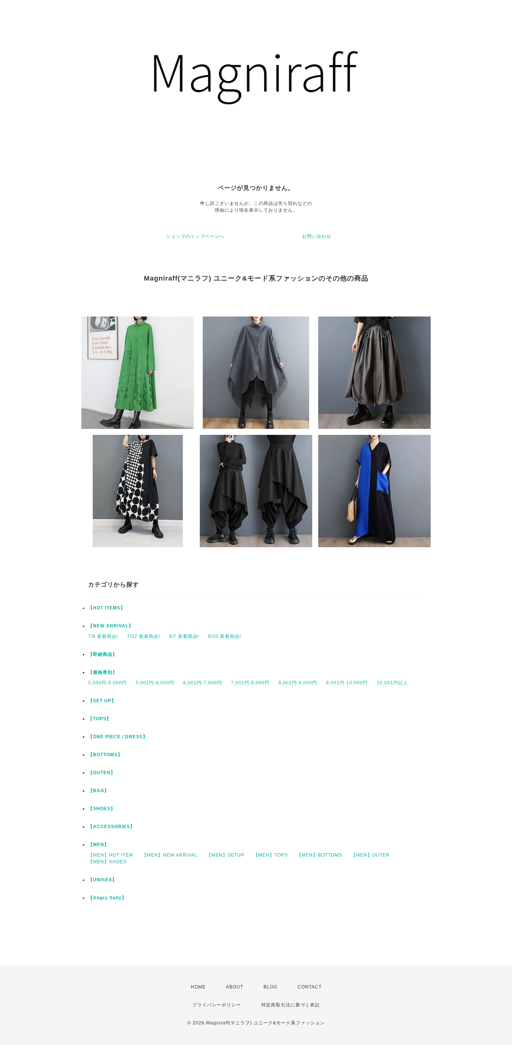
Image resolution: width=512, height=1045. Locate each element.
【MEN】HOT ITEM (110, 855)
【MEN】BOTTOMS (319, 855)
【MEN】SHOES (107, 861)
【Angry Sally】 (107, 897)
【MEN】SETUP (225, 855)
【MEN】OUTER (370, 855)
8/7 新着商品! (184, 636)
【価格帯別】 (102, 672)
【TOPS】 (99, 718)
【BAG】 (98, 790)
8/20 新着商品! (224, 636)
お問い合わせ (316, 236)
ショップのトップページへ (195, 236)
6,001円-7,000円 (202, 682)
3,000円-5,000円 (107, 682)
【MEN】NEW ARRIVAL (170, 855)
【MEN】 (98, 844)
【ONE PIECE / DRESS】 (118, 736)
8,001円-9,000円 (297, 682)
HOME (198, 987)
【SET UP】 (102, 700)
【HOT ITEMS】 (106, 608)
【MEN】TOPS (270, 855)
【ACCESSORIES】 (111, 826)
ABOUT (234, 987)
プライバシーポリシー (216, 1005)
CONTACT (310, 987)
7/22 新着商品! (143, 636)
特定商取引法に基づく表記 (290, 1005)
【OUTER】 (101, 772)
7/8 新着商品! (103, 636)
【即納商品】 (102, 654)
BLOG (270, 987)
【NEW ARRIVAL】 (110, 625)
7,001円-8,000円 (250, 682)
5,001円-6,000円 (155, 682)
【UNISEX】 (102, 879)
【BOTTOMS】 (105, 754)
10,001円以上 (392, 682)
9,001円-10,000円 (347, 682)
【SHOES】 (101, 808)
